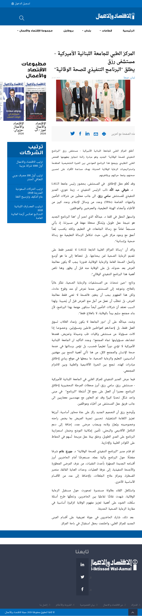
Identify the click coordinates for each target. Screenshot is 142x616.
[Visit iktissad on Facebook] (80, 134)
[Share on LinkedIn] (87, 134)
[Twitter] (82, 577)
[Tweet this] (72, 134)
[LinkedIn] (82, 564)
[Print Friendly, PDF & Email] (104, 135)
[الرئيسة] (115, 16)
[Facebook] (82, 589)
